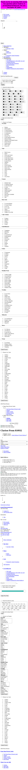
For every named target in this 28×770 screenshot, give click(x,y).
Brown (6, 392)
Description (6, 451)
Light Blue (7, 365)
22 (11, 99)
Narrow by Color (7, 352)
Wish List (5, 524)
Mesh (6, 259)
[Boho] (4, 626)
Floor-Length (8, 280)
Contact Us (6, 511)
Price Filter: (5, 81)
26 (22, 99)
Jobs (4, 517)
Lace (6, 242)
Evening (7, 134)
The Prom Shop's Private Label (13, 409)
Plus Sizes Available (9, 194)
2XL (16, 115)
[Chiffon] (3, 658)
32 (16, 101)
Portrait (6, 303)
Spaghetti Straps (8, 345)
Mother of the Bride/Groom (11, 140)
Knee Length (8, 281)
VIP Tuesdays (6, 564)
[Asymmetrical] (4, 664)
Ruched (6, 195)
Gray (6, 395)
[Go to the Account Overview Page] (1, 12)
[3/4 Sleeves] (5, 684)
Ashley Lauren (9, 411)
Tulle (6, 268)
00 (11, 91)
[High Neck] (4, 672)
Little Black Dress (9, 158)
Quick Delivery (22, 435)
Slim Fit (6, 323)
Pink (6, 376)
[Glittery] (2, 644)
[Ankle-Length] (4, 663)
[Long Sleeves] (5, 685)
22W (6, 107)
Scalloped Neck (8, 305)
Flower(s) (7, 239)
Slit (5, 197)
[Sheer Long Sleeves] (5, 686)
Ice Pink (7, 375)
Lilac (6, 372)
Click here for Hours (5, 504)
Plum (6, 382)
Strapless (7, 309)
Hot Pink (7, 377)
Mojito (6, 356)
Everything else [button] (7, 568)
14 (11, 96)
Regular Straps (8, 344)
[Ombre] (2, 648)
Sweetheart (7, 311)
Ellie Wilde (8, 420)
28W (6, 109)
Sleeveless (7, 336)
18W (12, 104)
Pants (6, 163)
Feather (6, 237)
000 (6, 91)
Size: (2, 440)
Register (5, 17)
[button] (7, 45)
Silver (6, 396)
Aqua (6, 362)
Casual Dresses (8, 130)
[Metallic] (2, 645)
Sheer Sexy (7, 168)
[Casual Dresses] (6, 621)
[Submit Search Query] (16, 583)
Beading (7, 232)
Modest (6, 162)
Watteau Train (8, 287)
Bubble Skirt (8, 183)
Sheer (6, 209)
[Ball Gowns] (4, 625)
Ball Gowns (7, 152)
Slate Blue (7, 366)
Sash (6, 244)
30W (12, 109)
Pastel (6, 224)
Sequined (7, 264)
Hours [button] (4, 550)
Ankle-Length (8, 274)
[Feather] (3, 659)
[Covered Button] (4, 638)
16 (16, 96)
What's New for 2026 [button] (8, 415)
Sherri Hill (8, 419)
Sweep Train (8, 284)
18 (22, 96)
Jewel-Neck (7, 298)
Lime (6, 360)
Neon (6, 221)
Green (6, 359)
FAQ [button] (4, 559)
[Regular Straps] (4, 690)
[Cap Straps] (4, 689)
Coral (6, 386)
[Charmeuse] (3, 657)
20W (19, 104)
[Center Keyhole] (5, 634)
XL (10, 115)
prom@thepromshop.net (19, 9)
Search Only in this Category (8, 80)
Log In (5, 18)
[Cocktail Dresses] (6, 622)
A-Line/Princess (8, 318)
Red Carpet (7, 144)
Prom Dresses (8, 141)
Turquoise (7, 363)
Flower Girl (7, 136)
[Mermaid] (4, 678)
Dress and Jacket (8, 155)
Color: (2, 443)
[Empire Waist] (4, 677)
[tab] (15, 410)
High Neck (7, 296)
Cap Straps (7, 342)
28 (5, 101)
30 (11, 101)
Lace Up (7, 206)
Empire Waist (8, 320)
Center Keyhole (8, 185)
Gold (6, 390)
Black (6, 393)
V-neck (6, 312)
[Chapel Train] (4, 666)
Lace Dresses (8, 156)
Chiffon (6, 254)
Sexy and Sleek (8, 166)
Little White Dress (9, 159)
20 (5, 99)
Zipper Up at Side (9, 212)
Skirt (6, 170)
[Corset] (5, 635)
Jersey (6, 256)
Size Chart (3, 445)
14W (22, 101)
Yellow (6, 355)
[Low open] (4, 641)
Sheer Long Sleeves (9, 333)
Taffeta (6, 266)
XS (12, 112)
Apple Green (8, 357)
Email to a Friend (4, 448)
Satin (6, 262)
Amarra (8, 410)
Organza (7, 261)
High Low (7, 188)
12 (5, 96)
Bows (6, 233)
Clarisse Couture (10, 413)
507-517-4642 (6, 534)
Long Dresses (8, 160)
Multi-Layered (8, 190)
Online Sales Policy (5, 447)
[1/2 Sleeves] (5, 682)
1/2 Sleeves (7, 329)
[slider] (25, 591)
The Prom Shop (4, 528)
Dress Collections (7, 539)
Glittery (6, 218)
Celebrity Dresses (9, 184)
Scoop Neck (7, 306)
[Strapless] (4, 692)
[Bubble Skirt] (5, 631)
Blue (6, 367)
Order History (6, 523)
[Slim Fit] (4, 680)
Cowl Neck (7, 293)
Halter (6, 295)
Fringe (6, 240)
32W (19, 109)
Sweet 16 (7, 146)
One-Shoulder (8, 302)
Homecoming (8, 138)
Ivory (6, 388)
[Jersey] (3, 660)
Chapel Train (8, 277)
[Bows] (4, 653)
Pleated (6, 193)
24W (12, 107)
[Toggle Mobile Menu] (1, 536)
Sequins (6, 246)
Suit (6, 172)
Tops (6, 173)
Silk (6, 265)
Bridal (6, 127)
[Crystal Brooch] (4, 654)
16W (6, 104)
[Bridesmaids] (6, 620)
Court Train (7, 278)
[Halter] (4, 671)
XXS (6, 112)
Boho (6, 153)
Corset (6, 187)
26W (19, 107)
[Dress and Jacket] (4, 627)
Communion (8, 133)
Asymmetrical (8, 276)
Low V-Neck (8, 299)
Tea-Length (7, 286)
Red (6, 383)
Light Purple (8, 373)
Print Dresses (8, 165)
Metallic (7, 219)
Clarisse (8, 418)
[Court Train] (4, 667)
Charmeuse (7, 252)
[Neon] (2, 646)
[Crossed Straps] (4, 639)
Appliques (7, 230)
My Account (6, 14)
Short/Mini (7, 283)
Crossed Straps (8, 205)
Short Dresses (8, 169)
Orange (6, 385)
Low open (7, 207)
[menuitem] (15, 14)
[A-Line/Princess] (4, 676)
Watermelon (7, 380)
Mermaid (7, 321)
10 (20, 93)
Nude (6, 389)
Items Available (6, 452)
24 (16, 99)
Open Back (7, 191)
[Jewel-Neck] (4, 673)
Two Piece (7, 176)
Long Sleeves (8, 332)
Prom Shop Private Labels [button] (9, 406)
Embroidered (8, 236)
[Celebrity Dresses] (5, 632)
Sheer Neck (7, 308)
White (6, 398)
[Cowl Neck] (4, 670)
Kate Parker (9, 414)
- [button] (4, 407)
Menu (2, 43)
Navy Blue (7, 369)
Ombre (6, 222)
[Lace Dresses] (4, 629)
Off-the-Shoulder (9, 301)
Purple (6, 370)
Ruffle (6, 243)
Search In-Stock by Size (8, 87)
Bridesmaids (7, 128)
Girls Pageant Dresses (10, 137)
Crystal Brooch (8, 234)
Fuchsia (6, 379)
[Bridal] (6, 619)
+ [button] (4, 416)
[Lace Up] (4, 640)
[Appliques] (4, 650)
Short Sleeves (8, 335)
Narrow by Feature (7, 122)
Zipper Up (7, 210)
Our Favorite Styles (7, 512)
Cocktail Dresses (8, 131)
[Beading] (4, 652)
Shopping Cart (6, 15)
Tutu (6, 175)
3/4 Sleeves (7, 330)
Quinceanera (8, 143)
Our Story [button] (5, 544)
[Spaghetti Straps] (4, 691)
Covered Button (8, 203)
